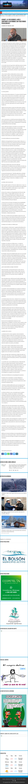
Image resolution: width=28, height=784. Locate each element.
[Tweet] (5, 454)
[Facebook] (12, 781)
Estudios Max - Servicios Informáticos (18, 779)
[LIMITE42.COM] (14, 4)
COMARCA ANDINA (8, 14)
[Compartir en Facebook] (2, 454)
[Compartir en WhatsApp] (8, 454)
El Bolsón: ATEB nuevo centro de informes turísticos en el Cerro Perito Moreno (13, 531)
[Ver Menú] (1, 3)
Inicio (2, 14)
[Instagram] (13, 781)
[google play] (15, 781)
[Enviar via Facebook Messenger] (14, 454)
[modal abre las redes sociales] (17, 454)
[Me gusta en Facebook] (11, 454)
